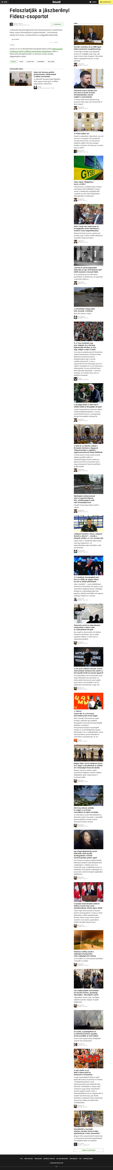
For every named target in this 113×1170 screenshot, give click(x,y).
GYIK (21, 1158)
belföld (16, 25)
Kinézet (94, 2)
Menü (5, 2)
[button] (13, 61)
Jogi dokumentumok (62, 1158)
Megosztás (58, 24)
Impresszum (38, 1158)
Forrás (12, 44)
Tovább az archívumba (88, 1150)
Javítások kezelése (49, 1158)
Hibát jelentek (28, 1158)
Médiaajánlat (74, 1158)
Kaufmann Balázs (18, 23)
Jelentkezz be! (107, 2)
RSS (80, 1158)
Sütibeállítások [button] (88, 1158)
